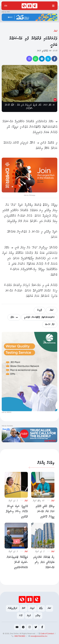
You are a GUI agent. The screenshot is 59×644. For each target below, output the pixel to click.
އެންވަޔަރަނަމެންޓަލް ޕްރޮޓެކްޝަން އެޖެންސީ (39, 317)
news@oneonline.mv (39, 636)
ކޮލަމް (23, 608)
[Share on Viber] (29, 59)
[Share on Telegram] (42, 59)
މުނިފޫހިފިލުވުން (12, 608)
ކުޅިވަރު (32, 608)
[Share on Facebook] (54, 59)
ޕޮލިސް (39, 310)
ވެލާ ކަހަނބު (49, 324)
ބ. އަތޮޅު (14, 317)
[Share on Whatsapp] (35, 59)
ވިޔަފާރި (38, 615)
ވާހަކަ (20, 615)
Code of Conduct (47, 633)
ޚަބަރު (55, 31)
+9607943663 (19, 636)
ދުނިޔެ (29, 615)
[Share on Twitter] (48, 59)
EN (5, 5)
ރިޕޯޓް (41, 608)
